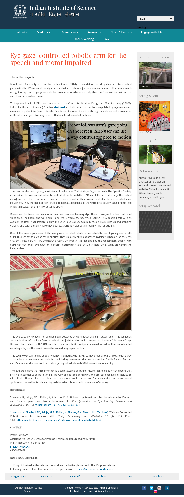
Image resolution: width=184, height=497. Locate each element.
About (21, 32)
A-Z (107, 39)
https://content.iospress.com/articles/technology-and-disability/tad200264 (58, 420)
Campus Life (74, 476)
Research (93, 32)
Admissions (69, 32)
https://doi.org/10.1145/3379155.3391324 (57, 405)
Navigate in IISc (19, 476)
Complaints (158, 476)
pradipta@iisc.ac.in (20, 446)
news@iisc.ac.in (86, 469)
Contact (69, 487)
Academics (43, 32)
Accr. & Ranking (84, 39)
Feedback (74, 491)
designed (59, 107)
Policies (102, 476)
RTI (130, 476)
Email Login (87, 491)
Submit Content (105, 491)
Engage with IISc (151, 32)
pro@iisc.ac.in (106, 469)
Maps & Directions (109, 487)
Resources (47, 476)
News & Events (120, 32)
